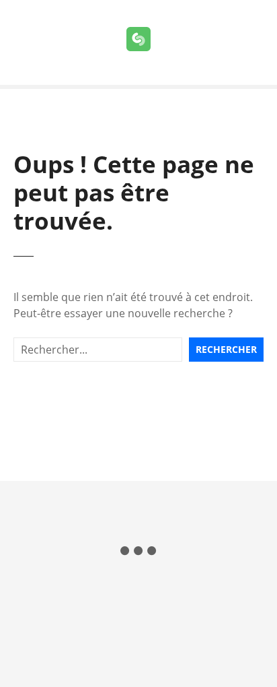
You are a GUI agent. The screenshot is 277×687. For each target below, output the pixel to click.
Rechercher (226, 349)
